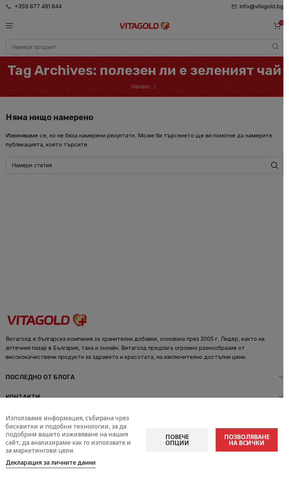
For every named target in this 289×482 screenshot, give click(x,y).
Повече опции (177, 440)
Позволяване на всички (246, 440)
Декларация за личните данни (51, 462)
